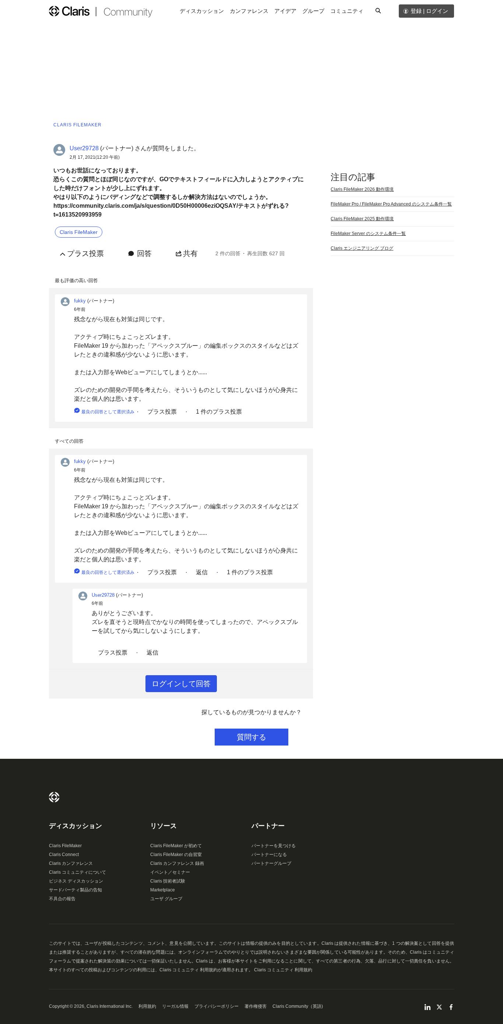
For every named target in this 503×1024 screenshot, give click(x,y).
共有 (190, 253)
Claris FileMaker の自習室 (176, 854)
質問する (251, 737)
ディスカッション (202, 11)
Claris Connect (64, 854)
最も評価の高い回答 (76, 280)
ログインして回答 (181, 684)
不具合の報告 (62, 898)
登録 (416, 11)
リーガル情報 (175, 1006)
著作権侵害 (256, 1006)
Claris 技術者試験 (167, 881)
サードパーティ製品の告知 (75, 890)
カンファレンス (249, 11)
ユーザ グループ (166, 898)
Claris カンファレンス (71, 863)
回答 (144, 253)
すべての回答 (69, 441)
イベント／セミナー (170, 872)
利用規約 (147, 1006)
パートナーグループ (271, 863)
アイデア (285, 11)
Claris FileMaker (65, 845)
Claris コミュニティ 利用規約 (283, 969)
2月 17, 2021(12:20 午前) (95, 157)
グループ (313, 11)
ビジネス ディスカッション (76, 881)
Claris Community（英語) (297, 1006)
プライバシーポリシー (216, 1006)
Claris (54, 797)
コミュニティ (346, 11)
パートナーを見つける (274, 845)
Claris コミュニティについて (77, 872)
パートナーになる (269, 854)
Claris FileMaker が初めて (176, 845)
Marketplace (162, 890)
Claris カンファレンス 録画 (177, 863)
